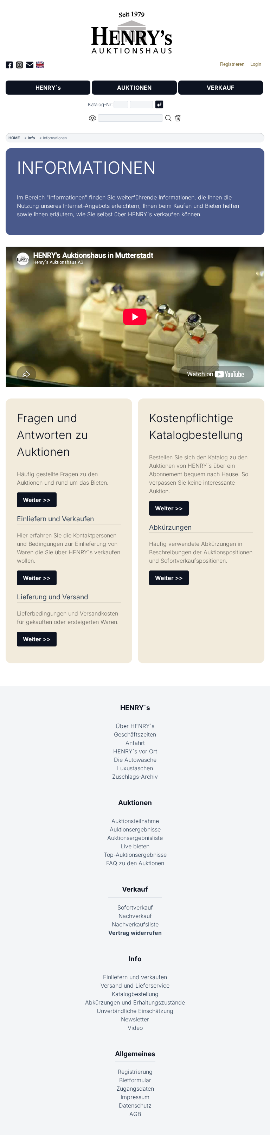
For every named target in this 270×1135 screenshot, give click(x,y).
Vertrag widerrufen (135, 932)
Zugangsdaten (135, 1088)
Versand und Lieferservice (135, 985)
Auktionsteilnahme (135, 820)
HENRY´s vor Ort (135, 751)
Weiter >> (37, 499)
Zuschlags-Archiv (135, 776)
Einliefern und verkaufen (135, 977)
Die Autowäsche (135, 759)
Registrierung (135, 1071)
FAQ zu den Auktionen (135, 863)
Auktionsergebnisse (135, 829)
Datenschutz (135, 1105)
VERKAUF (220, 87)
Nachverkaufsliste (135, 924)
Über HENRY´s (135, 725)
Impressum (135, 1097)
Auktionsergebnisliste (135, 837)
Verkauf (135, 889)
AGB (135, 1113)
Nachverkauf (135, 915)
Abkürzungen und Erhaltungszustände (135, 1002)
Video (135, 1027)
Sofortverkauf (135, 907)
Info (31, 138)
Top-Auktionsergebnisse (135, 854)
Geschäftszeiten (135, 734)
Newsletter (135, 1019)
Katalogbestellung (135, 993)
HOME (14, 138)
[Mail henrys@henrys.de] (29, 66)
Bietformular (135, 1080)
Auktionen (135, 802)
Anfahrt (135, 742)
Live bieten (135, 846)
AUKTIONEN (134, 87)
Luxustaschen (135, 768)
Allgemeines (135, 1054)
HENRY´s (48, 87)
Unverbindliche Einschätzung (135, 1010)
